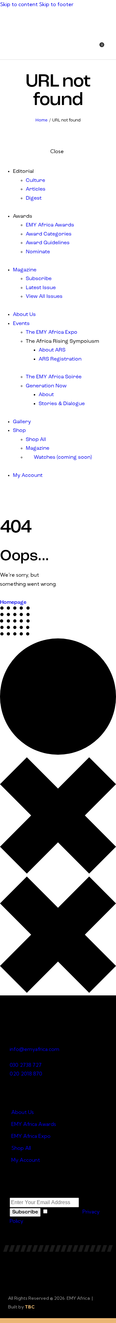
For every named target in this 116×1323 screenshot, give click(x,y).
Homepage (13, 602)
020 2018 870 (26, 1073)
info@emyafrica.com (34, 1049)
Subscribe (25, 1212)
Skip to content (19, 4)
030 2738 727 (26, 1065)
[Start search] (112, 48)
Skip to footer (56, 4)
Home (41, 120)
